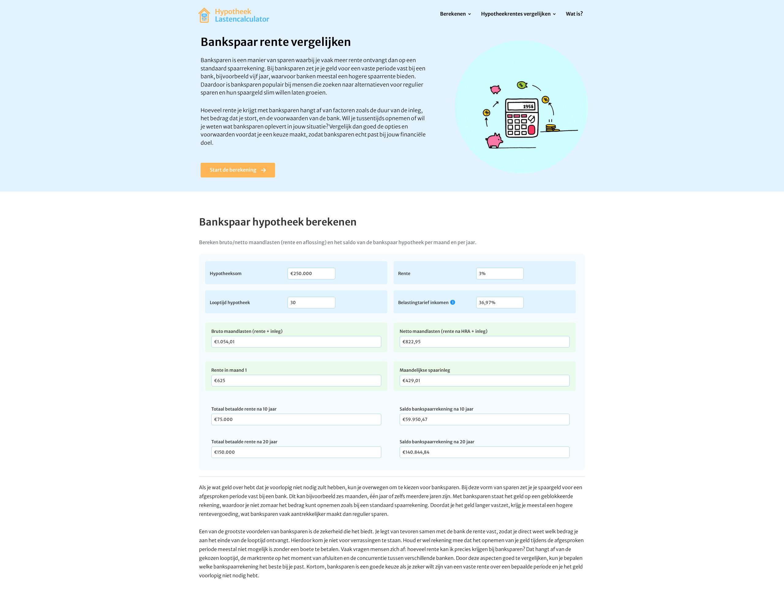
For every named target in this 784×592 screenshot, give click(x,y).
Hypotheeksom (226, 273)
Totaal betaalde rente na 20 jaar (244, 442)
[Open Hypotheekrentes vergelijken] (554, 14)
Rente (404, 273)
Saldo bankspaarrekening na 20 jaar (437, 442)
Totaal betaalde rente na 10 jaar (244, 409)
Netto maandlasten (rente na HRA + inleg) (444, 331)
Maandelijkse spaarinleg (425, 370)
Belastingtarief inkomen (423, 302)
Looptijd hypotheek (230, 302)
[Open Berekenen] (469, 14)
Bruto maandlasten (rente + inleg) (247, 331)
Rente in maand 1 (229, 370)
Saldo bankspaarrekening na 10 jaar (436, 409)
